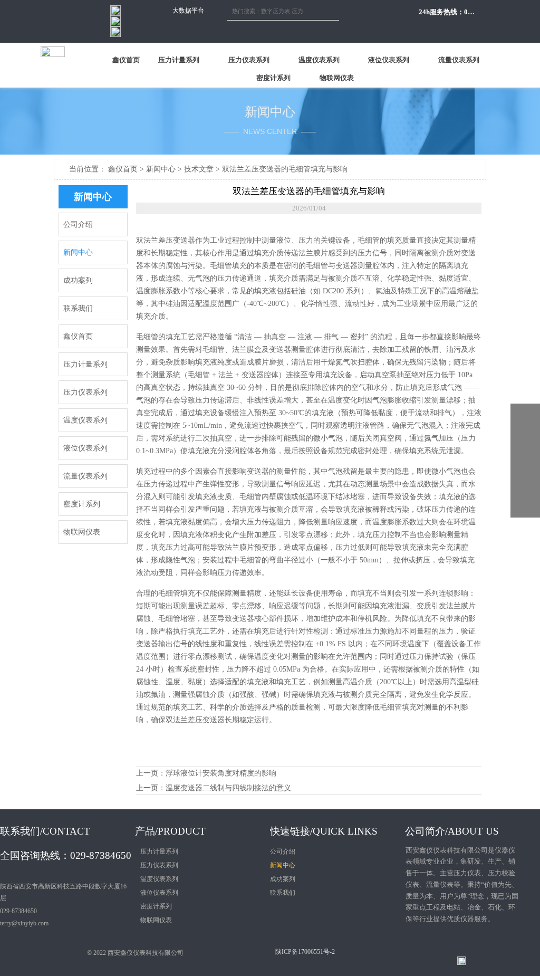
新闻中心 (161, 169)
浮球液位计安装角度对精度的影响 (221, 773)
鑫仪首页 (123, 169)
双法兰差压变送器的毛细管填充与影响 (285, 169)
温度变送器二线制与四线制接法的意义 (228, 788)
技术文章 (199, 169)
